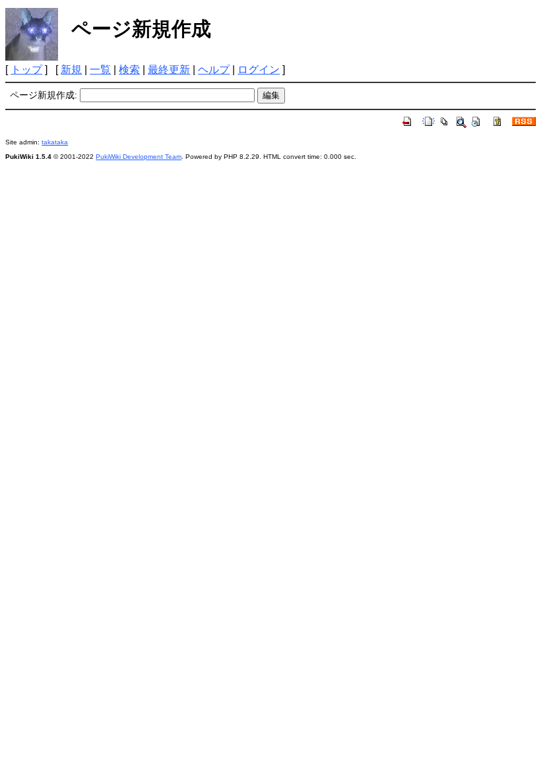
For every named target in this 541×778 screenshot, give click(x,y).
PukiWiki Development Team (138, 156)
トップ (26, 69)
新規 (71, 69)
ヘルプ (214, 69)
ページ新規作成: (43, 95)
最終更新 (169, 69)
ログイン (259, 69)
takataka (55, 142)
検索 (129, 69)
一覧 (100, 69)
